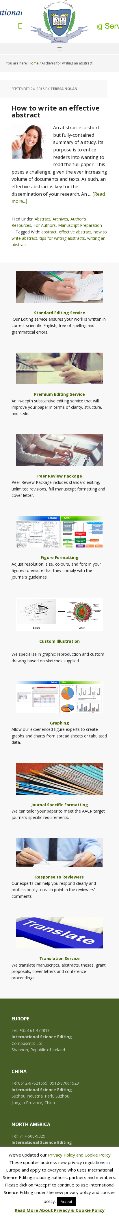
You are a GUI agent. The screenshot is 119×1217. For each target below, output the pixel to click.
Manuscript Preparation (80, 225)
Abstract (42, 219)
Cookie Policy (98, 1155)
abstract (49, 232)
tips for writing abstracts (62, 238)
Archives (60, 219)
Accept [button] (66, 1201)
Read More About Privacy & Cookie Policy (60, 1210)
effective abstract (75, 232)
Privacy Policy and (66, 1155)
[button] (59, 293)
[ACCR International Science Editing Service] (59, 21)
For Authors (45, 225)
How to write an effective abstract (56, 111)
